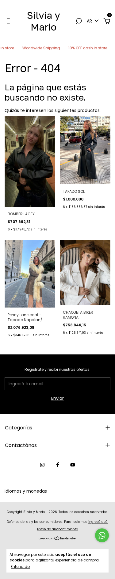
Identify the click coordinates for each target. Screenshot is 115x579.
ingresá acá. (98, 521)
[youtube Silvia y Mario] (72, 465)
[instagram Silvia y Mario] (42, 465)
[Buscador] (79, 21)
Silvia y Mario (43, 21)
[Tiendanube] (57, 539)
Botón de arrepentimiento (57, 529)
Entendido (20, 566)
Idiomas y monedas (26, 491)
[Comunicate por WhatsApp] (102, 535)
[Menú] (9, 21)
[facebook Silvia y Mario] (57, 465)
